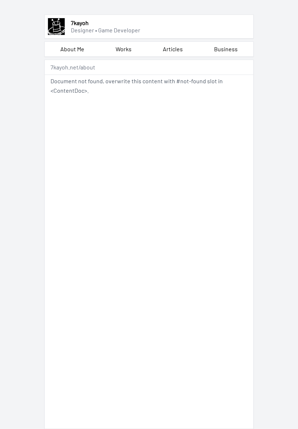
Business (226, 48)
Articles (173, 48)
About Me (72, 48)
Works (124, 48)
